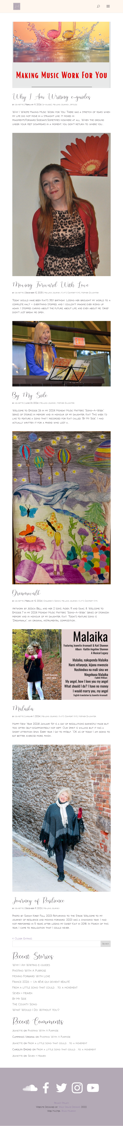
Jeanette (19, 104)
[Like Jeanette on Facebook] (45, 1094)
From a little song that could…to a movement (45, 987)
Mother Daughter (90, 292)
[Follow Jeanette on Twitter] (61, 1094)
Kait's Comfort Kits (70, 292)
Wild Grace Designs (69, 1107)
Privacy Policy (61, 1103)
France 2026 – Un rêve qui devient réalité (41, 982)
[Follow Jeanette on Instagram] (77, 1094)
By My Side (30, 395)
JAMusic (73, 104)
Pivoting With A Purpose (29, 971)
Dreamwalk (26, 593)
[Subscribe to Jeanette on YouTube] (93, 1094)
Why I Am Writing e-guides (51, 97)
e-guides (47, 104)
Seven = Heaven (22, 993)
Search (105, 944)
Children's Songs (52, 601)
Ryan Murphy (69, 1111)
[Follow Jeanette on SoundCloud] (30, 1094)
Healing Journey (61, 104)
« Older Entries (22, 938)
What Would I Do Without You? (35, 1010)
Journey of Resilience (38, 900)
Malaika (23, 708)
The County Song (24, 1004)
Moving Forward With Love (50, 285)
